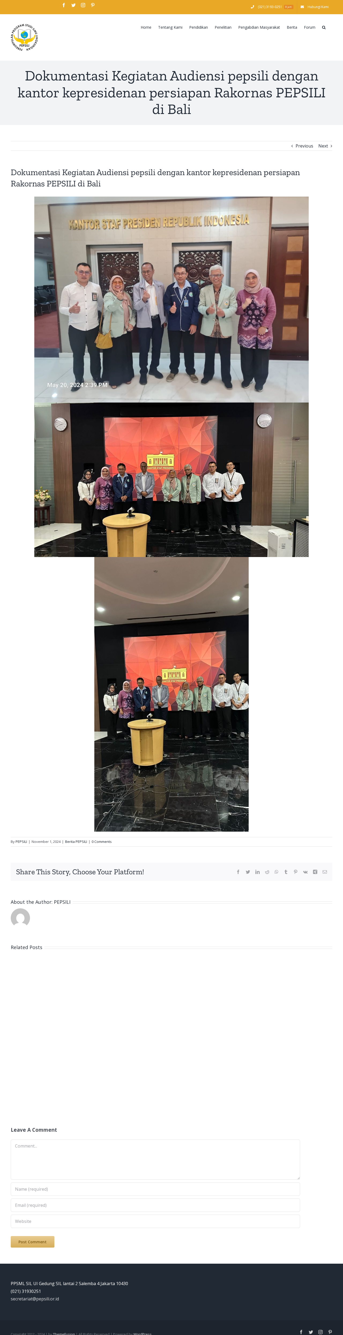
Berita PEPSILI (76, 841)
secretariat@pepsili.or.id (35, 1299)
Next (323, 146)
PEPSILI (21, 841)
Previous (304, 146)
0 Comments (102, 841)
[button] (324, 26)
